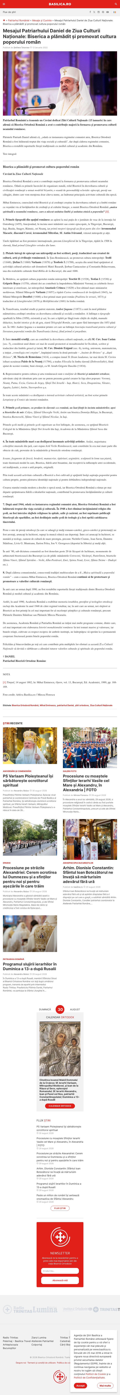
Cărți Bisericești (69, 1344)
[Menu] (4, 4)
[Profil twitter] (94, 12)
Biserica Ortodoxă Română (25, 705)
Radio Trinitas (10, 1337)
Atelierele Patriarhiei (42, 1341)
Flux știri (60, 1208)
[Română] (115, 12)
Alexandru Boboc (21, 790)
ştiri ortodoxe (82, 705)
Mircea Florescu (81, 795)
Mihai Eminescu (48, 705)
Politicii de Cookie (96, 1374)
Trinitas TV (66, 1337)
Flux (44, 1120)
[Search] (116, 4)
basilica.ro (78, 887)
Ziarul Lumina (38, 1337)
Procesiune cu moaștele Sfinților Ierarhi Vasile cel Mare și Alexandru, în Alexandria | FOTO (86, 783)
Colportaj (36, 1344)
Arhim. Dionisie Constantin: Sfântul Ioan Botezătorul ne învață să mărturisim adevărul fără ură (88, 875)
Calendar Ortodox (60, 1106)
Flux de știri (9, 12)
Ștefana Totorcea (21, 47)
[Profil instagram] (99, 12)
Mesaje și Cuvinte (42, 20)
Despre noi (21, 1362)
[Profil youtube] (107, 12)
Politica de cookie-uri (67, 1362)
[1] (107, 211)
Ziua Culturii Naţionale (101, 705)
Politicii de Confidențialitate (89, 1377)
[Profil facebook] (90, 12)
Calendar (60, 1017)
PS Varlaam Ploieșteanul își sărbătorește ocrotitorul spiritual (28, 780)
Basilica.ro (60, 4)
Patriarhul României (18, 20)
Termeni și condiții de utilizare (41, 1362)
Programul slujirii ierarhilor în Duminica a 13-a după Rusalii (30, 966)
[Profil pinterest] (103, 12)
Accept (80, 1385)
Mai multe (105, 1385)
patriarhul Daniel (65, 705)
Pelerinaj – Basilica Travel (17, 1341)
